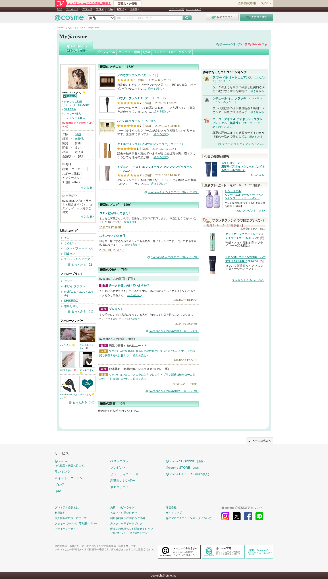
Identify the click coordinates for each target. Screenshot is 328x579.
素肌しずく (71, 306)
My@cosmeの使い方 (228, 44)
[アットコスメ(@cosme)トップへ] (69, 19)
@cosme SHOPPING (186, 461)
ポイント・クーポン (69, 478)
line (259, 516)
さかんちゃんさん (86, 346)
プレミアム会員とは (67, 507)
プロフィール (105, 52)
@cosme (71, 463)
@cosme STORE (183, 467)
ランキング (72, 9)
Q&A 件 (70, 109)
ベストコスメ (193, 9)
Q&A (110, 9)
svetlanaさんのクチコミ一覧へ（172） (173, 192)
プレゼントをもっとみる (248, 280)
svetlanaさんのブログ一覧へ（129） (175, 257)
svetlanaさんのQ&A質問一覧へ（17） (174, 331)
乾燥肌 (79, 138)
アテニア (70, 281)
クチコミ (124, 52)
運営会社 (171, 507)
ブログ (100, 9)
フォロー (159, 52)
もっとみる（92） (83, 264)
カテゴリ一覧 (176, 9)
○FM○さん (85, 394)
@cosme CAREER (188, 474)
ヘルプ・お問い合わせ (123, 512)
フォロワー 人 (74, 117)
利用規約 (60, 512)
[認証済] (69, 96)
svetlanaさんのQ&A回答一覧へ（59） (174, 391)
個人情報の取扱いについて (71, 518)
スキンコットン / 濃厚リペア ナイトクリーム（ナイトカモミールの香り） (243, 166)
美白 (67, 237)
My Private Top (257, 44)
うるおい (70, 243)
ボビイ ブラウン (74, 286)
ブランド (87, 9)
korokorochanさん (68, 396)
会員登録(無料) (247, 3)
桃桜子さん (66, 370)
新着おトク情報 (127, 3)
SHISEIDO (71, 300)
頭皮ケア (70, 253)
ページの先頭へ (261, 440)
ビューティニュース (124, 474)
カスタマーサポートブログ (126, 523)
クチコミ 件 (73, 101)
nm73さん (66, 345)
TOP (59, 9)
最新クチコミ (119, 487)
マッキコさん (86, 370)
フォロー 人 (72, 113)
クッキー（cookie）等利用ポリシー (76, 523)
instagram (225, 516)
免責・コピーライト (122, 507)
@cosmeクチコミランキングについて (188, 518)
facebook (248, 516)
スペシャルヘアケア (77, 259)
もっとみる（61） (83, 311)
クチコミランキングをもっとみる (244, 144)
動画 (137, 52)
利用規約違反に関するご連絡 (127, 518)
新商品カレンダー (122, 480)
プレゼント (118, 467)
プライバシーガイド (67, 528)
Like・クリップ (180, 52)
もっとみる (85, 187)
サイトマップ (174, 512)
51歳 (78, 134)
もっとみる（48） (84, 402)
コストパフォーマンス (78, 248)
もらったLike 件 (78, 105)
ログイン (265, 3)
